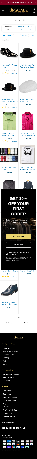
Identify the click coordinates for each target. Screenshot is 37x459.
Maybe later (18, 245)
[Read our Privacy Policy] (30, 257)
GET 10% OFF (18, 236)
